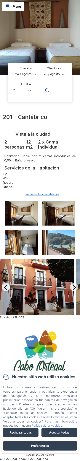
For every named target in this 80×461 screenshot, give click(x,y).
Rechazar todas (21, 432)
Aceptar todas (59, 432)
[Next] (74, 287)
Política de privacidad (47, 425)
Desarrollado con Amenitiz (40, 455)
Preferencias (40, 446)
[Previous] (6, 287)
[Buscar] (54, 90)
